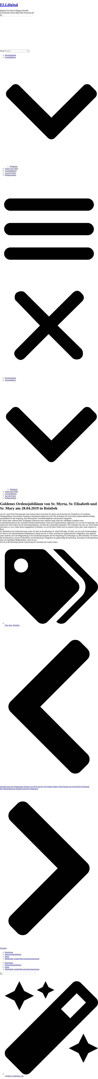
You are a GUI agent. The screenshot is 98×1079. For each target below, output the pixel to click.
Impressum (9, 952)
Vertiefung (13, 166)
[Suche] (29, 51)
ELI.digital (9, 5)
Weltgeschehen (10, 175)
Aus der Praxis (10, 173)
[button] (49, 276)
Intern (7, 957)
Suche (2, 51)
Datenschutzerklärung (13, 954)
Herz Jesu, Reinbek (12, 625)
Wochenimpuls (10, 55)
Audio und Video (11, 169)
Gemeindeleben (11, 171)
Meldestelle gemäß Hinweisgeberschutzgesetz (22, 959)
